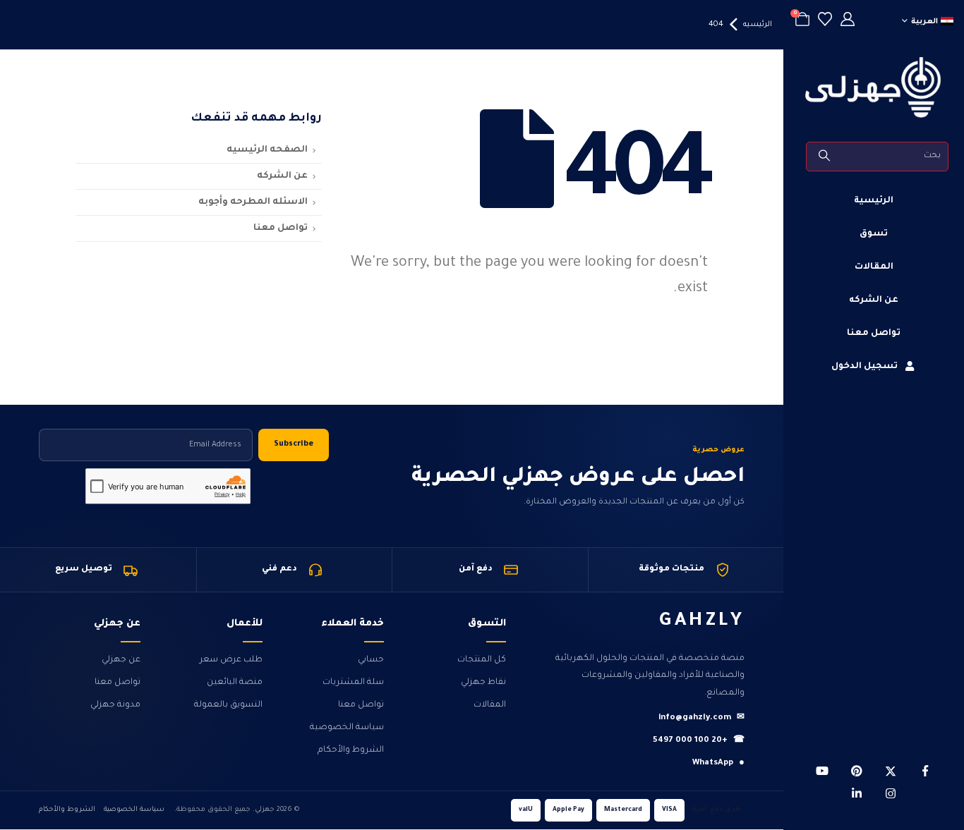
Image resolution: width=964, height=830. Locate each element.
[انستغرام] (890, 793)
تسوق (874, 234)
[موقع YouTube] (822, 770)
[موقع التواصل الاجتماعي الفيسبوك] (925, 770)
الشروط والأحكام (351, 750)
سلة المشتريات (353, 683)
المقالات (874, 267)
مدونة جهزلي (115, 705)
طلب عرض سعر (231, 660)
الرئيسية (873, 201)
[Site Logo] (873, 87)
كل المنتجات (481, 660)
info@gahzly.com (701, 718)
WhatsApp (718, 763)
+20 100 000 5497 (699, 740)
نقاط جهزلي (483, 683)
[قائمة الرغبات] (825, 21)
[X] (890, 770)
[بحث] (825, 156)
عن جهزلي (121, 660)
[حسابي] (847, 21)
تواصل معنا (873, 333)
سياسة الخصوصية (347, 728)
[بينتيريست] (856, 770)
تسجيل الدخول (864, 367)
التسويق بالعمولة (228, 705)
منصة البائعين (235, 683)
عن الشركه (873, 300)
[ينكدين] (856, 793)
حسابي (371, 660)
